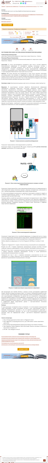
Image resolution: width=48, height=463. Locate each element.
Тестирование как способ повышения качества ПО (12, 343)
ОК (44, 460)
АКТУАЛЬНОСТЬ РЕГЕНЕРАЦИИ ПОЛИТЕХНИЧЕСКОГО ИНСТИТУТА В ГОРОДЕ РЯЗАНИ (20, 344)
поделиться (30, 50)
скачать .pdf (23, 50)
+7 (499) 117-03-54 (18, 1)
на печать (17, 50)
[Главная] (6, 2)
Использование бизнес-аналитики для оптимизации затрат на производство (18, 336)
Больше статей (23, 349)
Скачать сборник (7, 24)
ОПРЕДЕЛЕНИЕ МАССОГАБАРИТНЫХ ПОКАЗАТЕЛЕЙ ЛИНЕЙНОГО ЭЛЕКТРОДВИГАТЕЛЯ (20, 338)
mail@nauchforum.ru (28, 1)
